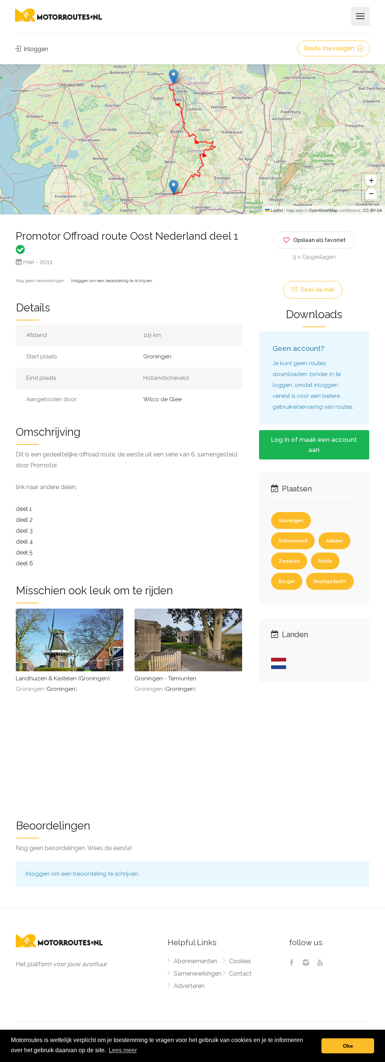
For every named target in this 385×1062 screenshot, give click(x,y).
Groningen (157, 356)
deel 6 (24, 563)
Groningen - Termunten (165, 678)
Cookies (240, 961)
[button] (173, 77)
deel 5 (24, 552)
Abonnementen (195, 961)
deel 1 (24, 508)
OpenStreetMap (323, 210)
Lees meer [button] (123, 1050)
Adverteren (189, 985)
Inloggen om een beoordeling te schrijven (111, 280)
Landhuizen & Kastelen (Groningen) (63, 678)
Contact (240, 973)
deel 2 (24, 519)
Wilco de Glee (162, 399)
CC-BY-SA (372, 210)
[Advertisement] (192, 751)
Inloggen (35, 49)
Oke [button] (348, 1046)
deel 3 (24, 530)
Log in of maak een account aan (314, 444)
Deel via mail (316, 289)
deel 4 (24, 541)
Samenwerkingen (197, 973)
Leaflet (276, 210)
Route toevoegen (330, 48)
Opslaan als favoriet (319, 240)
